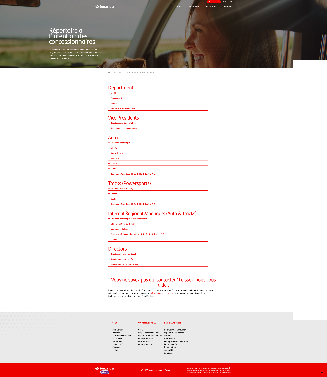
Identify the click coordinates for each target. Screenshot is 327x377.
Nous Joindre (228, 6)
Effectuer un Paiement (214, 1)
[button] (179, 6)
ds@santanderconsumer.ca (161, 293)
